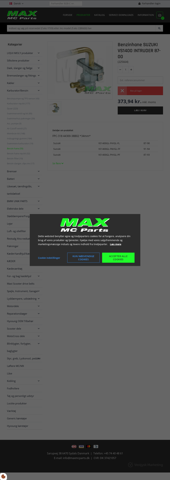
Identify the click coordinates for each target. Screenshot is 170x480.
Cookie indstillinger (49, 257)
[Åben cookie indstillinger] (3, 476)
